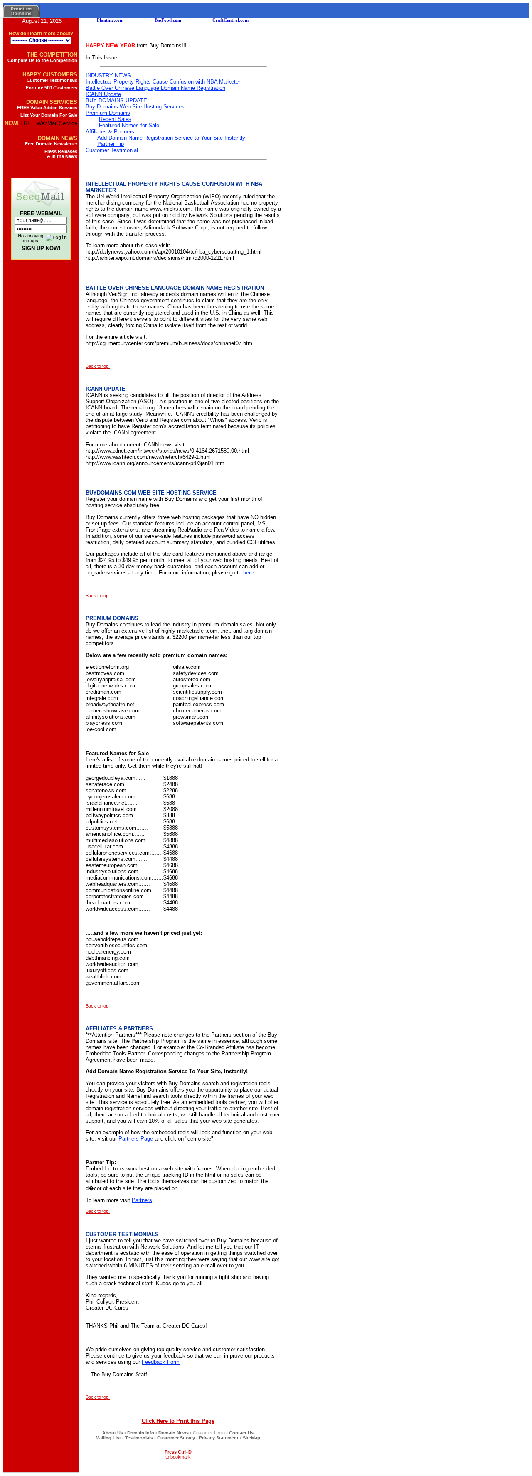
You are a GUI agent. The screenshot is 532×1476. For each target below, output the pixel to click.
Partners (142, 1200)
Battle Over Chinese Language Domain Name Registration (155, 88)
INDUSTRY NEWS (108, 75)
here (248, 572)
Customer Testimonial (112, 150)
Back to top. (98, 366)
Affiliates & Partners (110, 131)
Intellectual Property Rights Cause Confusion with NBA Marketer (163, 82)
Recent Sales (115, 119)
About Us (112, 1432)
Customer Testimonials (52, 80)
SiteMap (251, 1437)
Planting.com (92, 20)
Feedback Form (161, 1362)
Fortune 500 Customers (51, 87)
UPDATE (116, 100)
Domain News (173, 1432)
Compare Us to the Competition (42, 60)
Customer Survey (176, 1437)
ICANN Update (103, 94)
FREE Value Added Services (47, 107)
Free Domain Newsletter (51, 143)
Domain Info (140, 1432)
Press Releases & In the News (60, 154)
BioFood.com (150, 20)
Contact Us (241, 1432)
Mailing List (108, 1437)
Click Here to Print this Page (178, 1421)
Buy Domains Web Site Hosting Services (135, 106)
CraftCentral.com (213, 20)
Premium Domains (108, 113)
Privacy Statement (219, 1437)
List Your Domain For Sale (48, 115)
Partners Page (135, 1139)
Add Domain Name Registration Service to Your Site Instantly (171, 138)
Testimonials (139, 1437)
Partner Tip (110, 144)
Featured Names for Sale (129, 125)
